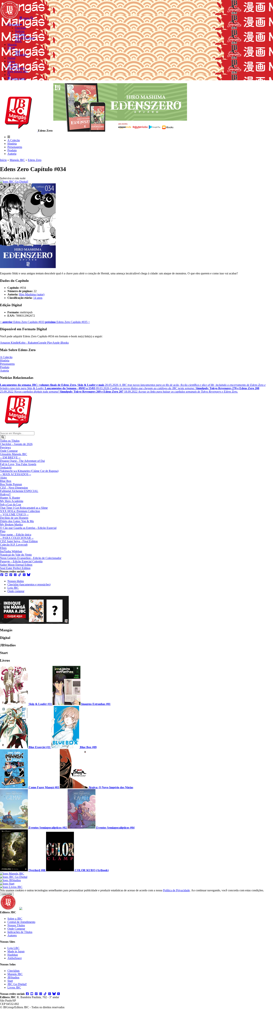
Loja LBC (13, 948)
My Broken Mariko (11, 524)
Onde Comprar (9, 450)
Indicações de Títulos (19, 932)
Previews (5, 447)
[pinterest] (11, 574)
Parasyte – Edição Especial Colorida (21, 561)
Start (10, 980)
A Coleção (13, 140)
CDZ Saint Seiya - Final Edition (19, 541)
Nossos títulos (15, 581)
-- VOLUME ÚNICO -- (14, 514)
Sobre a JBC (14, 918)
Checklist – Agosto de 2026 (16, 444)
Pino (2, 531)
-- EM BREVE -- (10, 457)
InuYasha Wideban (11, 551)
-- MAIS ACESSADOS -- (15, 474)
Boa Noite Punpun (11, 484)
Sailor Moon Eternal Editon (16, 564)
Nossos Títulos (16, 925)
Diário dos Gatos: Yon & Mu (17, 521)
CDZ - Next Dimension (14, 487)
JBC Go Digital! (17, 984)
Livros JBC (14, 987)
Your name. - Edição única (15, 534)
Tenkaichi (6, 467)
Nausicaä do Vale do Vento (16, 554)
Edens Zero (34, 160)
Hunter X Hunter (10, 497)
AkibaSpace (14, 958)
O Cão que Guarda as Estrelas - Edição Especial (28, 527)
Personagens (14, 147)
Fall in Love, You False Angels (18, 464)
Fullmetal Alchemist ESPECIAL (19, 491)
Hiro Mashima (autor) (31, 294)
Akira (3, 477)
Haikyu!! (5, 494)
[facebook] (2, 574)
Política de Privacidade (176, 890)
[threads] (24, 574)
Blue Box (5, 481)
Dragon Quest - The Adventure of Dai (22, 460)
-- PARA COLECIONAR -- (16, 537)
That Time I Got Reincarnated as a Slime (24, 507)
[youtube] (6, 574)
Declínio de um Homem (14, 517)
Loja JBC (13, 587)
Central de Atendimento (21, 922)
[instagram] (15, 574)
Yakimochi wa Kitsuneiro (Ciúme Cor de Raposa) (29, 470)
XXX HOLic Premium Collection (20, 511)
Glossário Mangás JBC (13, 454)
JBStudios (13, 977)
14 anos (37, 297)
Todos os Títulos (10, 440)
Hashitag (12, 954)
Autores (12, 935)
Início (3, 160)
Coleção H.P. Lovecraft (13, 544)
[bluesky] (28, 574)
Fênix (3, 548)
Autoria (11, 153)
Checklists (13, 970)
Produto (12, 150)
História (12, 143)
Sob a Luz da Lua (10, 504)
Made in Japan (16, 951)
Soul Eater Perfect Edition (15, 568)
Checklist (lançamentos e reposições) (29, 584)
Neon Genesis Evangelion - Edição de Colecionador (30, 558)
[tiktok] (20, 574)
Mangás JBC (17, 160)
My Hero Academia (11, 501)
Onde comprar (15, 591)
